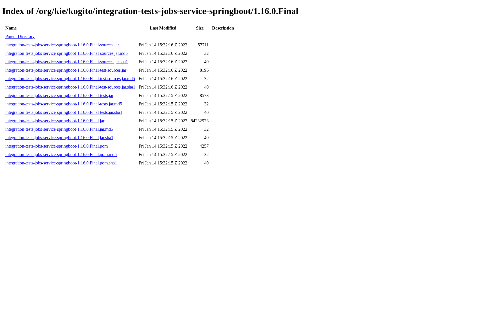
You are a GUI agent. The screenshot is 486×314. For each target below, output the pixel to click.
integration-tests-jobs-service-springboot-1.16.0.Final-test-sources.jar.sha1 (70, 87)
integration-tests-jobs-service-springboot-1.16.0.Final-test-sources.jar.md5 (70, 78)
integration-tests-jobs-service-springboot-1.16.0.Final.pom (56, 146)
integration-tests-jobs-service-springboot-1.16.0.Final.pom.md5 (61, 154)
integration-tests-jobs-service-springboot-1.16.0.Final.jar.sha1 (59, 137)
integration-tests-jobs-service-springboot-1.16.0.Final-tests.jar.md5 (63, 103)
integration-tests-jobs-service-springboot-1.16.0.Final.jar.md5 (59, 129)
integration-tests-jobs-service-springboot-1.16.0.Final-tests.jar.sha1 (63, 112)
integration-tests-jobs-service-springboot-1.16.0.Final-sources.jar (62, 44)
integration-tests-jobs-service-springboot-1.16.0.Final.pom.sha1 (61, 163)
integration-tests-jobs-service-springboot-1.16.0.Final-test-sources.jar (65, 70)
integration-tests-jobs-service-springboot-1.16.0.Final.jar (54, 120)
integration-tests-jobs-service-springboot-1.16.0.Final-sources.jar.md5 (66, 53)
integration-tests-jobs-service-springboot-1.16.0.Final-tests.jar (59, 95)
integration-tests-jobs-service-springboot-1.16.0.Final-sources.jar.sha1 (66, 61)
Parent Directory (20, 36)
